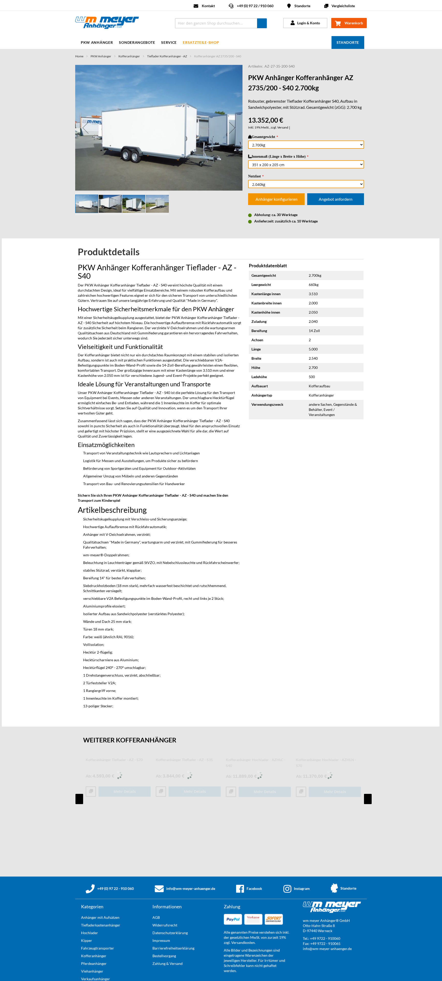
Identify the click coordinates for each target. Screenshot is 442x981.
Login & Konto (308, 23)
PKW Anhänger (101, 56)
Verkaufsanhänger (95, 979)
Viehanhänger (92, 971)
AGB (156, 917)
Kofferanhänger (129, 56)
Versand (282, 127)
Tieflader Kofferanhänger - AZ (167, 56)
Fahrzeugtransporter (97, 948)
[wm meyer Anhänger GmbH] (120, 23)
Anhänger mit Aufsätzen (100, 917)
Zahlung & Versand (167, 963)
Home (79, 56)
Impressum (161, 940)
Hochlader (89, 933)
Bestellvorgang (164, 956)
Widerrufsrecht (164, 925)
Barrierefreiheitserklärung (173, 948)
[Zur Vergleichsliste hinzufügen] (91, 792)
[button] (85, 128)
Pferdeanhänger (94, 963)
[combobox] (221, 23)
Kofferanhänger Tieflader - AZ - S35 (184, 760)
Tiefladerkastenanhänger (100, 925)
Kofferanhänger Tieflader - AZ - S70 (114, 760)
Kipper (86, 940)
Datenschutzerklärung (170, 933)
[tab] (112, 252)
